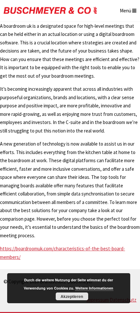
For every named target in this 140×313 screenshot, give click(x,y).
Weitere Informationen (94, 288)
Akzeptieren (72, 296)
